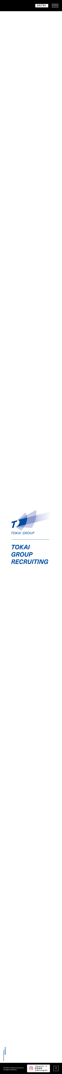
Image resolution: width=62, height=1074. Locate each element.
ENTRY (41, 5)
